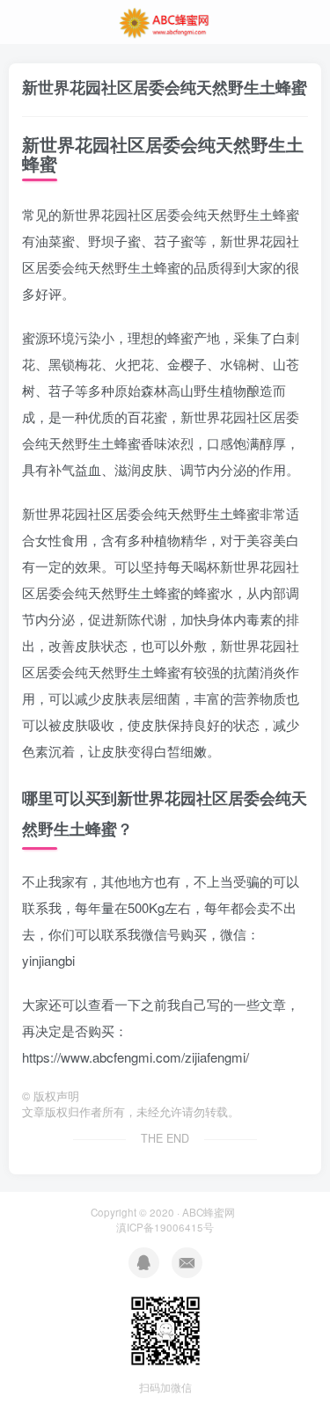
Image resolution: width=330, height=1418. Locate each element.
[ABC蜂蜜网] (165, 20)
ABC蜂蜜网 (208, 1212)
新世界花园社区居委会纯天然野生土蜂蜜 (164, 87)
